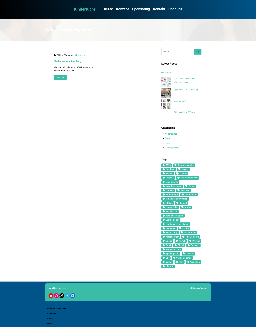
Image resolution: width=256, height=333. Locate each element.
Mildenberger (172, 236)
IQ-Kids (169, 203)
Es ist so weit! (180, 101)
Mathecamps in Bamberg (67, 61)
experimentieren (173, 186)
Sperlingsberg (172, 253)
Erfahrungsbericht (189, 177)
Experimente (172, 182)
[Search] (197, 52)
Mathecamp (171, 232)
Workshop (195, 262)
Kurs (167, 143)
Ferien (192, 186)
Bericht (169, 173)
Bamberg (170, 169)
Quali (168, 245)
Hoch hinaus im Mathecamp (186, 89)
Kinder (188, 207)
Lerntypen (170, 228)
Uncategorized (172, 147)
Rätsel (181, 245)
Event (167, 138)
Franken (170, 190)
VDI (167, 258)
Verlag (169, 262)
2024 (168, 165)
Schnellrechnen (173, 249)
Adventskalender (186, 165)
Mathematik (190, 232)
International (191, 194)
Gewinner (185, 190)
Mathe (186, 228)
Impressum (52, 313)
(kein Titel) (166, 72)
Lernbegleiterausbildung (177, 224)
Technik (190, 253)
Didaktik (170, 177)
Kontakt (50, 318)
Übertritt (169, 266)
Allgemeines (171, 133)
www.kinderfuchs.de (57, 288)
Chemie (183, 173)
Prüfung (196, 241)
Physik (182, 241)
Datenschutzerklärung (56, 308)
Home (50, 323)
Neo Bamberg (192, 236)
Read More (60, 77)
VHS (181, 262)
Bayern (185, 169)
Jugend (183, 203)
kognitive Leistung (174, 215)
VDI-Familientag (183, 258)
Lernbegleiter (172, 220)
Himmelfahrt (172, 194)
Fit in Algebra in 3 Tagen (184, 112)
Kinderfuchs (85, 9)
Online (169, 241)
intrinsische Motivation (176, 198)
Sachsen (195, 245)
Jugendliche (172, 207)
